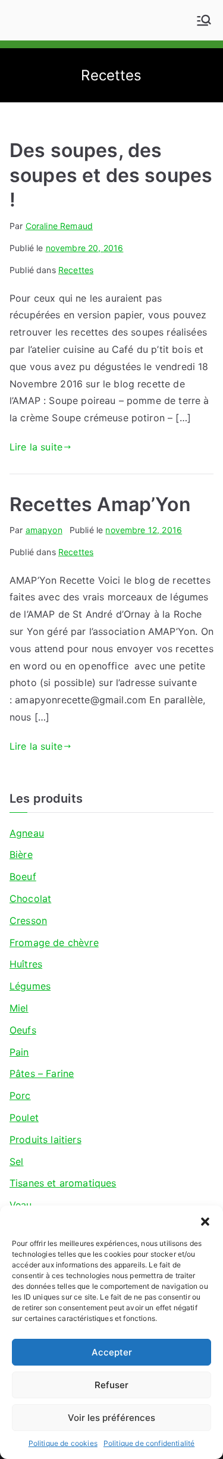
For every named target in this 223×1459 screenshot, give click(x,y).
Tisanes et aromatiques (63, 1183)
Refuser (111, 1385)
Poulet (24, 1117)
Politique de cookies (63, 1443)
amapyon (44, 530)
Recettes (75, 270)
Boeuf (23, 876)
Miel (19, 1008)
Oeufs (23, 1030)
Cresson (28, 920)
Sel (16, 1161)
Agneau (27, 833)
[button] (205, 1220)
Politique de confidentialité (148, 1443)
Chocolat (30, 898)
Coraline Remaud (59, 226)
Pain (19, 1052)
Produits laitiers (45, 1139)
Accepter (112, 1352)
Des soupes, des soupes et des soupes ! (111, 175)
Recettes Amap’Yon (100, 504)
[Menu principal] (203, 20)
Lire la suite (36, 447)
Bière (21, 854)
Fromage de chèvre (54, 942)
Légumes (30, 986)
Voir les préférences (111, 1417)
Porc (20, 1095)
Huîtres (26, 964)
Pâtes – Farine (42, 1073)
